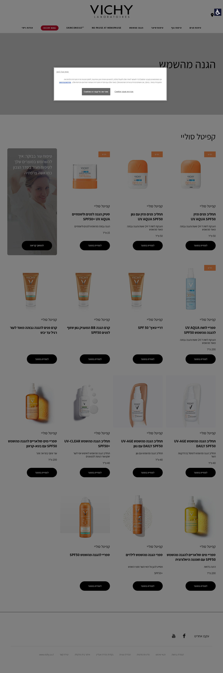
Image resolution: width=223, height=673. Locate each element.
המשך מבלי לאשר (62, 71)
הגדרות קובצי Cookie (124, 91)
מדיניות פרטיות (65, 82)
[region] (110, 84)
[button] (217, 12)
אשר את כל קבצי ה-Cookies (96, 91)
